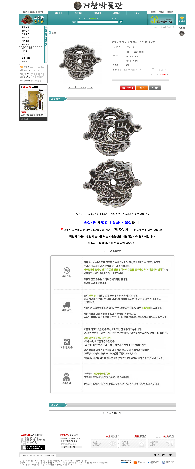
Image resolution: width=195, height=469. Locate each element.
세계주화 (25, 41)
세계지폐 (25, 37)
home (156, 27)
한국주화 (25, 31)
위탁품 (24, 61)
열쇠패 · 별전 (27, 48)
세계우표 (25, 44)
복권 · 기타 (26, 58)
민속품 (24, 51)
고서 (24, 55)
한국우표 (25, 34)
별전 (174, 27)
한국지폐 (25, 27)
